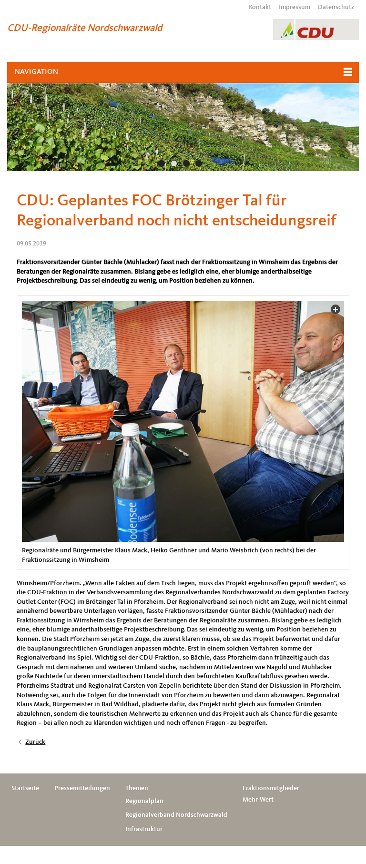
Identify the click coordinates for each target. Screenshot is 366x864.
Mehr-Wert (258, 799)
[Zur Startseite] (316, 29)
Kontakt (260, 7)
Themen (136, 788)
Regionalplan (144, 801)
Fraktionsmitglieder (271, 788)
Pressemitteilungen (82, 788)
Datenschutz (336, 7)
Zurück (35, 742)
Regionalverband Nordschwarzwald (176, 815)
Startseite (25, 788)
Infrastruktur (144, 829)
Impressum (294, 7)
